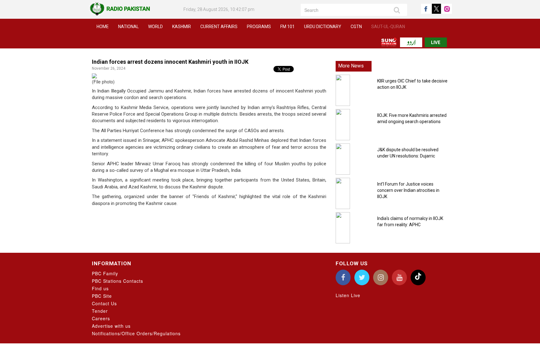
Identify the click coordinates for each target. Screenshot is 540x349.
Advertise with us (111, 326)
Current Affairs (219, 26)
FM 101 (287, 26)
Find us (100, 288)
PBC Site (102, 296)
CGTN (356, 26)
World (155, 26)
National (128, 26)
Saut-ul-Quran (388, 26)
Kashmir (181, 26)
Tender (100, 311)
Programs (259, 26)
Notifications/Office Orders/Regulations (136, 333)
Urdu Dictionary (322, 26)
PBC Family (105, 273)
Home (103, 26)
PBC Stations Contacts (117, 281)
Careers (101, 318)
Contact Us (104, 303)
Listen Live (348, 295)
